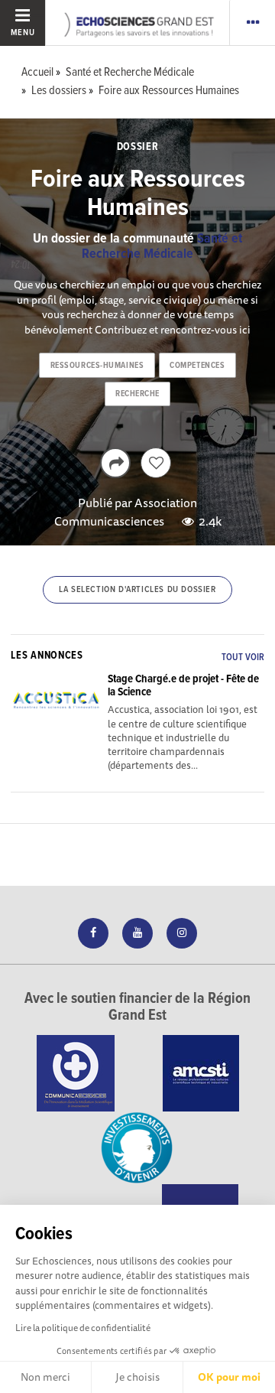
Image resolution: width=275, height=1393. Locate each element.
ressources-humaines (97, 365)
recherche (137, 394)
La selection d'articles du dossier (137, 590)
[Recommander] (156, 463)
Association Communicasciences (126, 512)
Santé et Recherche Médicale (162, 246)
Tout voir (243, 657)
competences (197, 365)
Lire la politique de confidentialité (82, 1327)
